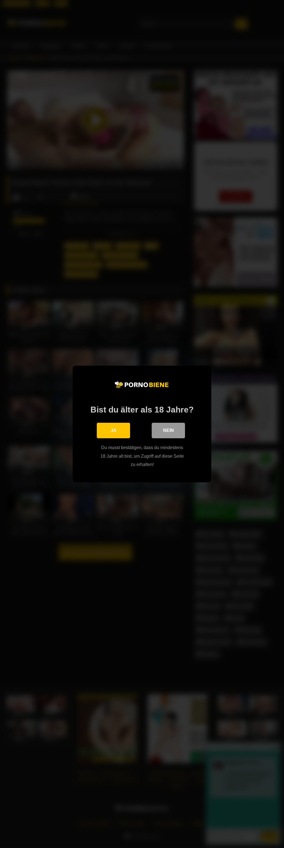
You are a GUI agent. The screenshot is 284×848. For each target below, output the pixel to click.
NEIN (168, 430)
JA (113, 430)
